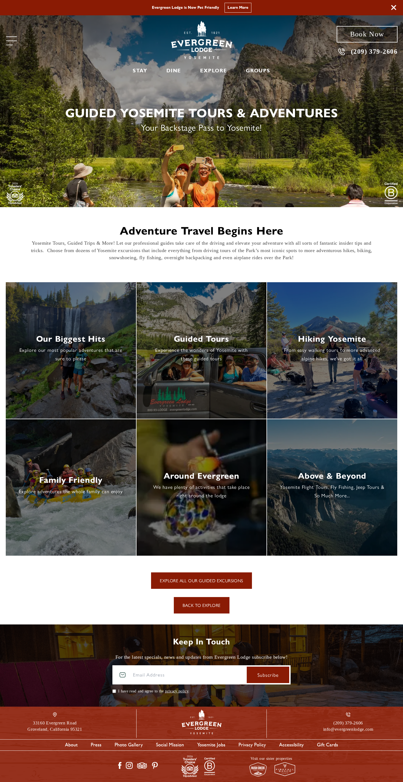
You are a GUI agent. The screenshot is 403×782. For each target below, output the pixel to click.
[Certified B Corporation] (391, 193)
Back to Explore (202, 605)
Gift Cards (327, 745)
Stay (140, 71)
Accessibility (291, 745)
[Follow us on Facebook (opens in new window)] (119, 765)
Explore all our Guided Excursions (201, 580)
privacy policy (176, 691)
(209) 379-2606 (374, 51)
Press (96, 745)
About (71, 745)
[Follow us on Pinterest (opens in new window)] (154, 765)
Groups (258, 71)
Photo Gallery (129, 745)
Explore (213, 71)
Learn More (250, 7)
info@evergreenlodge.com (348, 729)
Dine (173, 71)
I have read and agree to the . (153, 691)
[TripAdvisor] (15, 193)
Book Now (367, 34)
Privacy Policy (252, 745)
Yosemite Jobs (211, 745)
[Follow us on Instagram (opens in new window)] (129, 765)
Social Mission (170, 745)
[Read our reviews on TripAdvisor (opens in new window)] (142, 765)
